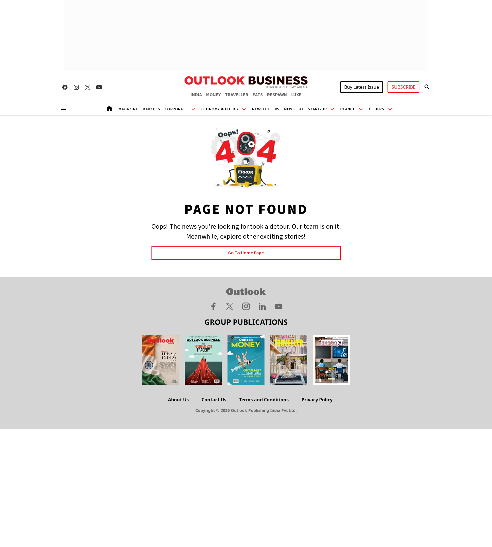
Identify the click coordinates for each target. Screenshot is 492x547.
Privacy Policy (317, 400)
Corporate (176, 109)
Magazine (128, 109)
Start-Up (317, 109)
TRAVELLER (236, 95)
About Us (178, 400)
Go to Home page (246, 253)
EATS (258, 95)
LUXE (296, 95)
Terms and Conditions (264, 400)
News (289, 109)
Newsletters (266, 109)
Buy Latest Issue (361, 87)
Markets (151, 109)
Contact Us (214, 400)
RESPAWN (277, 95)
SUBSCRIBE (403, 87)
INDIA (196, 95)
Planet (347, 109)
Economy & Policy (220, 109)
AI (301, 109)
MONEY (213, 95)
